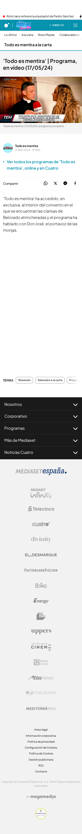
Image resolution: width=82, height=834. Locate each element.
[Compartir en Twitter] (55, 183)
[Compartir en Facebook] (75, 183)
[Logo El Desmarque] (41, 555)
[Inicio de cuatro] (6, 25)
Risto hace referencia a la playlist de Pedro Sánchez (40, 16)
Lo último (10, 35)
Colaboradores (69, 35)
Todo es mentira (26, 145)
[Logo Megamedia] (43, 797)
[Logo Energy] (41, 600)
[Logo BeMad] (41, 616)
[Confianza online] (41, 817)
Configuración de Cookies (41, 747)
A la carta (27, 35)
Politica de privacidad (41, 741)
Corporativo (15, 416)
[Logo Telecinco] (41, 508)
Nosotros (13, 404)
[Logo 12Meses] (41, 662)
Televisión (24, 380)
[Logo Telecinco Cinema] (41, 647)
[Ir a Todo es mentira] (23, 25)
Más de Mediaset (19, 440)
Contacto (41, 771)
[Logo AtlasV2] (41, 678)
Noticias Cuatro (18, 452)
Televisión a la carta (50, 380)
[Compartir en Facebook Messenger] (65, 183)
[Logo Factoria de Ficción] (41, 570)
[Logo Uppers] (41, 631)
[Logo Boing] (41, 585)
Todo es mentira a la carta (28, 44)
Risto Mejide (46, 35)
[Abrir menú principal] (75, 25)
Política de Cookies (41, 753)
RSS (41, 765)
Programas (14, 428)
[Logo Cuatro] (41, 524)
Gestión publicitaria (41, 759)
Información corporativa (41, 735)
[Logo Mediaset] (41, 473)
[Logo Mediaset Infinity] (41, 493)
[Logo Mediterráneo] (41, 708)
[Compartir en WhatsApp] (45, 183)
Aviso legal (41, 729)
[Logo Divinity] (41, 539)
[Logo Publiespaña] (41, 692)
